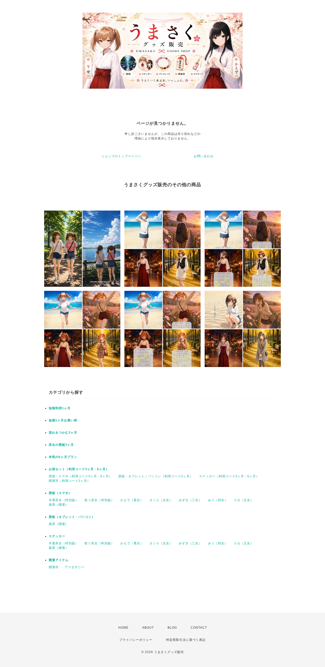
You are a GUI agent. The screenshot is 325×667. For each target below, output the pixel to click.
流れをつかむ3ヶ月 (63, 432)
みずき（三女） (190, 500)
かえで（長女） (131, 500)
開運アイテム (59, 560)
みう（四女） (218, 500)
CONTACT (199, 627)
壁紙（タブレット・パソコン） (72, 517)
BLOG (172, 627)
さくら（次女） (161, 500)
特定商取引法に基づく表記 (186, 640)
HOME (123, 627)
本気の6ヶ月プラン (63, 457)
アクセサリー (75, 567)
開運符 (54, 567)
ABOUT (148, 627)
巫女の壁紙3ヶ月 (61, 445)
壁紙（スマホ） (60, 493)
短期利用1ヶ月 (60, 408)
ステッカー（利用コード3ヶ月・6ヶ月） (229, 476)
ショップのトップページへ (121, 156)
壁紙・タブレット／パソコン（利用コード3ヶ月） (155, 476)
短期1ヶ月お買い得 (63, 420)
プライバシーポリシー (135, 640)
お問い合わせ (204, 156)
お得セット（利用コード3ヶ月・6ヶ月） (79, 469)
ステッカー (57, 536)
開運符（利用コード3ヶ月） (69, 481)
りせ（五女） (244, 500)
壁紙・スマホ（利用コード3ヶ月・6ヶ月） (80, 476)
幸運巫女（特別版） (63, 500)
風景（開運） (59, 504)
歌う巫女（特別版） (99, 500)
